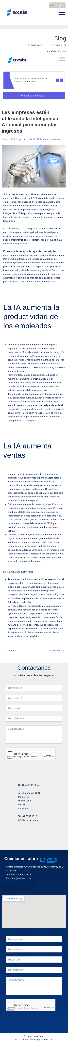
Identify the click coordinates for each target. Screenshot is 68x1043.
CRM (49, 523)
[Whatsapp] (38, 843)
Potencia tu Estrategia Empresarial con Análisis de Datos (40, 80)
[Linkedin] (29, 843)
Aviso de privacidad (34, 1036)
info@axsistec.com (56, 51)
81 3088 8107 (59, 45)
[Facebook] (29, 832)
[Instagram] (38, 832)
